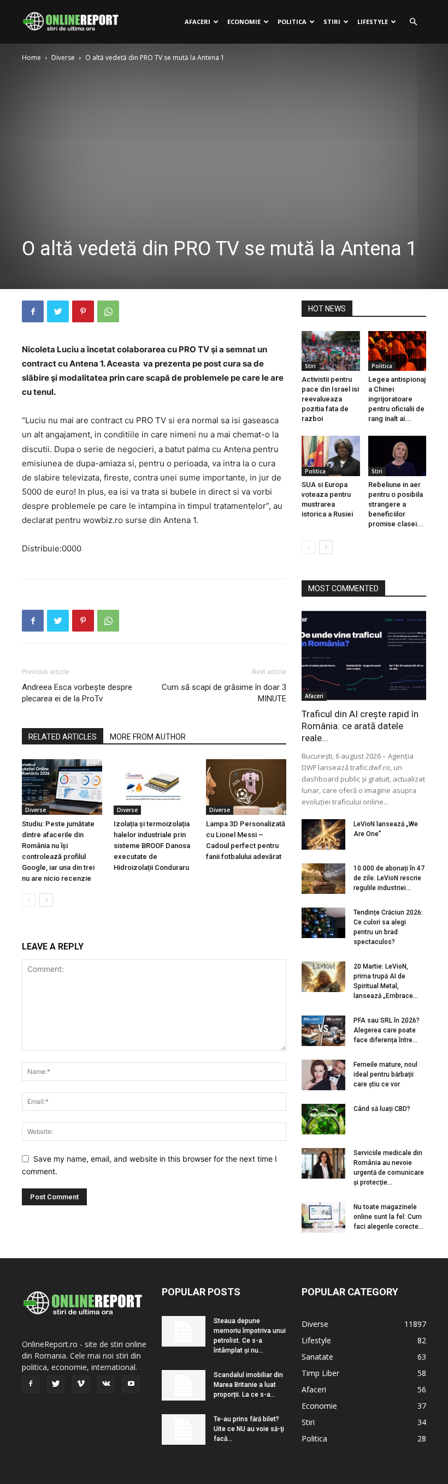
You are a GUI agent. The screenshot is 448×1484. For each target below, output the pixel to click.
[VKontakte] (106, 1384)
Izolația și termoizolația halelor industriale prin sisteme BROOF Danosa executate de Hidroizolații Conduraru (152, 846)
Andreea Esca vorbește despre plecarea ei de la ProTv (77, 693)
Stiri (331, 21)
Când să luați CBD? (381, 1109)
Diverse (63, 57)
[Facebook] (33, 311)
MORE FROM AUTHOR (148, 736)
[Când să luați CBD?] (323, 1119)
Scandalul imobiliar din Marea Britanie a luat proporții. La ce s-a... (248, 1384)
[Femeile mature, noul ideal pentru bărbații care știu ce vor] (323, 1075)
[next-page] (46, 900)
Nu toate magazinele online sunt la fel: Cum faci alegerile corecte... (388, 1216)
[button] (413, 22)
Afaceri (197, 21)
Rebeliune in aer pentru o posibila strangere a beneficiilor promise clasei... (395, 504)
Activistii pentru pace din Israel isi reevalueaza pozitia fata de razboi (330, 399)
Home (31, 57)
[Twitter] (58, 311)
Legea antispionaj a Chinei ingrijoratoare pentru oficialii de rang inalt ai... (397, 399)
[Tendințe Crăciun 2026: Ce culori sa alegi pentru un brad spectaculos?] (323, 923)
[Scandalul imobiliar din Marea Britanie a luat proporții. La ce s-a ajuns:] (183, 1385)
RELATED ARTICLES (62, 736)
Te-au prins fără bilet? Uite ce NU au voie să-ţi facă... (249, 1429)
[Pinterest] (83, 311)
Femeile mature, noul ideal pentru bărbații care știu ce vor (385, 1074)
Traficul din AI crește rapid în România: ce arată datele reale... (360, 725)
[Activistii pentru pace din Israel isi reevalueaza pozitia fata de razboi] (331, 351)
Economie (244, 21)
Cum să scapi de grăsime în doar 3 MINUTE (224, 693)
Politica (292, 21)
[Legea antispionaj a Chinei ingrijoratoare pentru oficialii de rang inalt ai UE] (397, 351)
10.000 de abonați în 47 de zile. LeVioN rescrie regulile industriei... (389, 878)
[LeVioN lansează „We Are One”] (323, 834)
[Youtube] (131, 1384)
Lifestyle (372, 21)
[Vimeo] (81, 1384)
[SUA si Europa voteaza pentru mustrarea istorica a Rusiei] (331, 456)
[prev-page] (29, 900)
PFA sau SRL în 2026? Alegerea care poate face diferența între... (386, 1030)
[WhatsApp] (108, 311)
